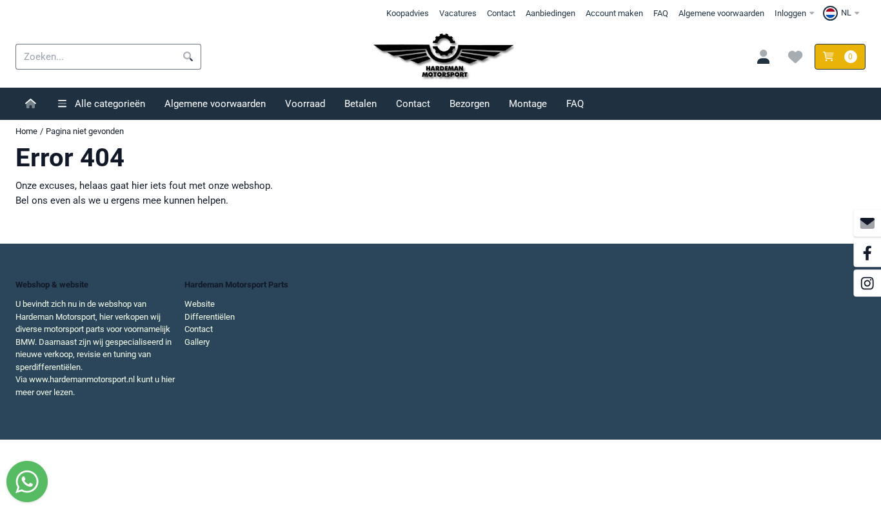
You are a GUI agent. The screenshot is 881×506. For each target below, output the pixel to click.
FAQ (660, 13)
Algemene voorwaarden (721, 13)
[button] (843, 13)
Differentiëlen (209, 317)
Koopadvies (407, 13)
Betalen (360, 104)
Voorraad (305, 104)
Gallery (197, 342)
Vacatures (458, 13)
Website (199, 304)
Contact (501, 13)
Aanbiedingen (550, 13)
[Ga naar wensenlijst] (795, 56)
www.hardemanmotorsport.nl (82, 379)
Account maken (614, 13)
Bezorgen (470, 104)
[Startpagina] (30, 104)
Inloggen (790, 13)
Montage (528, 104)
